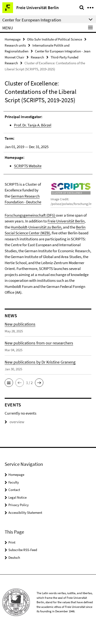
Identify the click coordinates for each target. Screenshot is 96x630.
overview (17, 421)
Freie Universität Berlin (66, 221)
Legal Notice (17, 497)
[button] (9, 382)
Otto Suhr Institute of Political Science (54, 39)
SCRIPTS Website (27, 165)
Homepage (13, 39)
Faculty (13, 482)
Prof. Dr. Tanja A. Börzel (32, 125)
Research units (15, 45)
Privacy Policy (18, 505)
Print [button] (11, 542)
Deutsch (14, 557)
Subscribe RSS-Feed (22, 550)
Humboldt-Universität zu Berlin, (36, 227)
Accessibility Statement (25, 512)
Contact (14, 489)
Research (37, 57)
